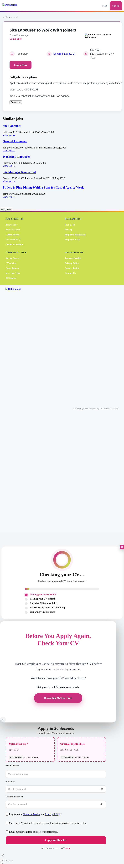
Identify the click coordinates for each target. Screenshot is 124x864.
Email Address (12, 765)
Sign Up (115, 6)
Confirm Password (14, 797)
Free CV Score (12, 229)
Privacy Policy (72, 263)
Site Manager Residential (19, 172)
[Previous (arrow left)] (1, 863)
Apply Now (20, 65)
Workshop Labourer (16, 156)
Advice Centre (12, 258)
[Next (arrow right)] (4, 863)
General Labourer (15, 141)
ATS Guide (10, 278)
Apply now (16, 102)
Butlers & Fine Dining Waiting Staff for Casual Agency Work (43, 187)
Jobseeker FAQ (12, 239)
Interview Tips (12, 273)
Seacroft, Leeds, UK (64, 53)
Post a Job (70, 225)
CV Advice (10, 263)
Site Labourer (12, 125)
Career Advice (12, 234)
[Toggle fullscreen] (4, 860)
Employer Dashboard (75, 234)
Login (104, 6)
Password (10, 781)
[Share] (7, 860)
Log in (67, 848)
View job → (9, 135)
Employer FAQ (72, 239)
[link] (62, 130)
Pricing (68, 229)
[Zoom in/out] (1, 860)
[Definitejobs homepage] (14, 5)
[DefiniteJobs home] (18, 409)
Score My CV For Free (58, 698)
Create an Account (14, 244)
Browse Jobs (11, 225)
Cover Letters (12, 268)
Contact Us (70, 273)
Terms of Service (73, 258)
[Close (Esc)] (11, 860)
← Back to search (10, 17)
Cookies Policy (72, 268)
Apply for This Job (56, 840)
